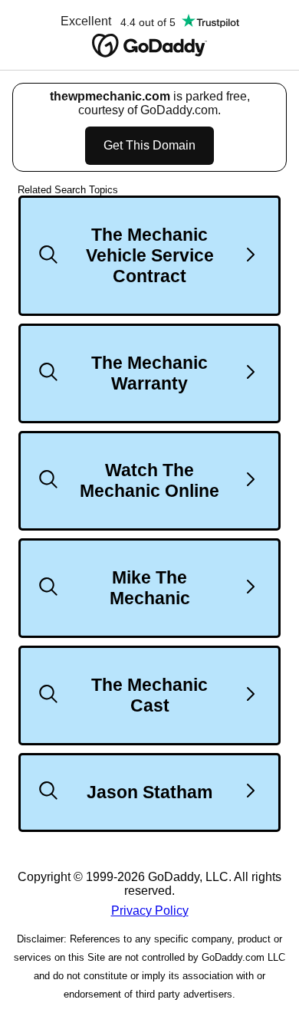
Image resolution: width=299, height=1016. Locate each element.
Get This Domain (150, 145)
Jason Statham (149, 792)
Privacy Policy (150, 910)
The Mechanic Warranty (149, 373)
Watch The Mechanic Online (149, 480)
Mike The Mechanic (150, 587)
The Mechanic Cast (149, 695)
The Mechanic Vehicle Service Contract (150, 255)
